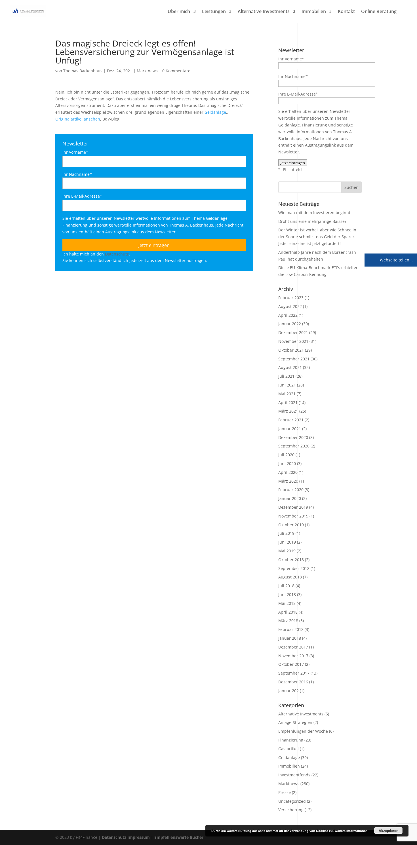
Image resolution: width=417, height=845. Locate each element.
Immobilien (314, 11)
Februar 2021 (291, 419)
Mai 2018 (287, 603)
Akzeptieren (388, 830)
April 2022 (288, 315)
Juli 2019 (286, 533)
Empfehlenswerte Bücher (178, 837)
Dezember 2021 (293, 332)
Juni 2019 (287, 542)
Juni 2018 (287, 594)
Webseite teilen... (396, 260)
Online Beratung (379, 11)
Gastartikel (288, 748)
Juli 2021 (286, 376)
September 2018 (293, 568)
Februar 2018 (291, 629)
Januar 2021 (289, 428)
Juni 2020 (287, 463)
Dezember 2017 (293, 647)
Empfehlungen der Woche (303, 731)
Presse (284, 792)
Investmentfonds (294, 775)
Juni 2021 (287, 385)
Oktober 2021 (291, 350)
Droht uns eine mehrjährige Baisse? (312, 221)
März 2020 (288, 481)
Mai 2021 (287, 393)
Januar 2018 (289, 638)
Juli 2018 (286, 585)
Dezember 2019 (293, 507)
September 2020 (293, 446)
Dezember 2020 (293, 437)
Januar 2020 (289, 498)
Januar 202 (288, 690)
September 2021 (293, 359)
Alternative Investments (264, 11)
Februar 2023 (291, 297)
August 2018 (290, 577)
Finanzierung (290, 740)
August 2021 (290, 367)
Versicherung (291, 809)
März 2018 (288, 620)
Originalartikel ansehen (77, 119)
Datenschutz (117, 254)
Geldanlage (215, 112)
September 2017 (293, 673)
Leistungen (214, 11)
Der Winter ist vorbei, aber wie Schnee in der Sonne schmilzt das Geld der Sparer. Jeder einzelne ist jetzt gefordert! (317, 236)
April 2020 (288, 472)
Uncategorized (292, 801)
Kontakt (346, 11)
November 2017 (293, 655)
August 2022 (290, 306)
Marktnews (147, 70)
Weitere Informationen (351, 831)
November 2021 (293, 341)
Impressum (138, 837)
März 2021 (288, 411)
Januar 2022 (289, 323)
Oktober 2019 (291, 524)
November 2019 (293, 516)
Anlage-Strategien (295, 722)
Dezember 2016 (293, 682)
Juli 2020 (286, 454)
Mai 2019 (287, 551)
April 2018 (288, 612)
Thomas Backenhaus (82, 70)
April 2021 (288, 402)
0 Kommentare (176, 70)
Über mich (179, 11)
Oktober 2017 (291, 664)
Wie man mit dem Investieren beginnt (314, 212)
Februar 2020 (291, 489)
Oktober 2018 (291, 559)
